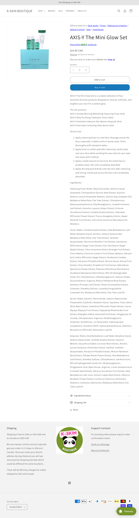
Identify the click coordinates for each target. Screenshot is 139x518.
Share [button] (75, 410)
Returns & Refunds (100, 450)
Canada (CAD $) (16, 507)
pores (103, 25)
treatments (98, 29)
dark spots (93, 25)
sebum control (77, 29)
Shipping (73, 54)
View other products (83, 44)
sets (88, 29)
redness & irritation (117, 25)
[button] (41, 11)
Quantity (73, 64)
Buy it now (100, 87)
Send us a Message (100, 444)
